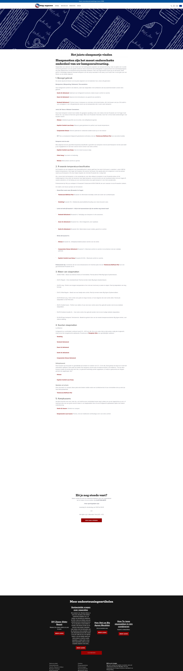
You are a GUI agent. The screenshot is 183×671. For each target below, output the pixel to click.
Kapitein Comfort (62, 125)
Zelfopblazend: (60, 363)
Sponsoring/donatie (83, 669)
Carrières (80, 663)
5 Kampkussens (63, 398)
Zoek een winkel (53, 663)
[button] (173, 5)
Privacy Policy (110, 669)
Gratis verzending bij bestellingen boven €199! (91, 1)
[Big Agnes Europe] (44, 6)
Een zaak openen (91, 520)
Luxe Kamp (70, 125)
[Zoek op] (171, 5)
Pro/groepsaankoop (83, 665)
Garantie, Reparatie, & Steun (56, 667)
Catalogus (54, 669)
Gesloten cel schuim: (62, 385)
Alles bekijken (91, 652)
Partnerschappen (82, 667)
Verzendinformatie (53, 665)
